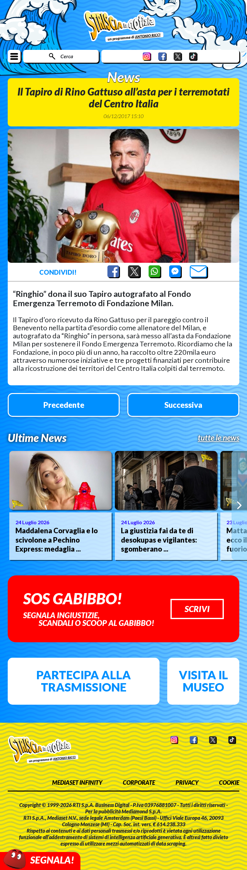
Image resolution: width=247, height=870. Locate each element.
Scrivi (197, 609)
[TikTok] (193, 56)
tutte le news (218, 438)
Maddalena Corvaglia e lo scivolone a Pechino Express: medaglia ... (56, 539)
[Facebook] (162, 56)
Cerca (66, 56)
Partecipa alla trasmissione (83, 681)
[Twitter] (178, 56)
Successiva (183, 404)
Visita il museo (203, 681)
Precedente (63, 404)
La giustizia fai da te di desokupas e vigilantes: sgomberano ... (159, 539)
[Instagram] (147, 56)
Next (239, 505)
